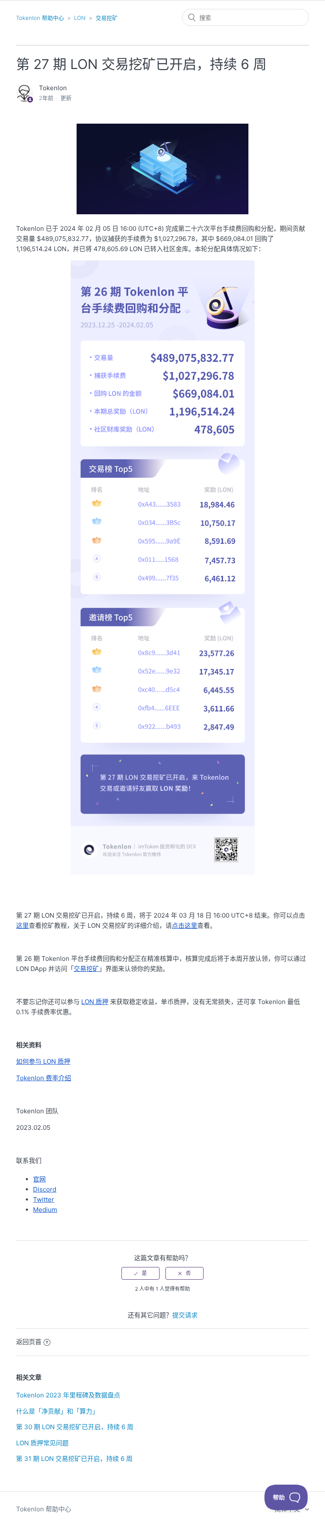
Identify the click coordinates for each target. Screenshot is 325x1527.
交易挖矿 (107, 17)
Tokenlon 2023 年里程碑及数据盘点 (68, 1395)
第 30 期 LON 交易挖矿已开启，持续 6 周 (74, 1427)
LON (79, 17)
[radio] (140, 1273)
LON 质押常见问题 (42, 1443)
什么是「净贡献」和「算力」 (57, 1411)
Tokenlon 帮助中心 (40, 17)
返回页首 (28, 1342)
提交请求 (185, 1315)
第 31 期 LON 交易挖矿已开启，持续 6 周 (74, 1459)
